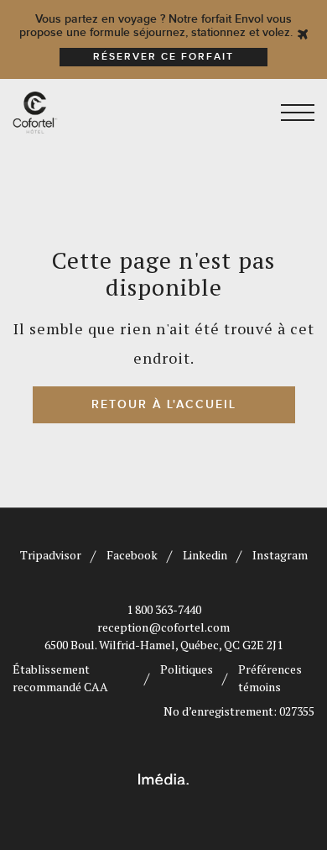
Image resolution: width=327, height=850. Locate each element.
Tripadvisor (50, 555)
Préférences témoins (270, 678)
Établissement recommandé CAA (60, 678)
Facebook (132, 555)
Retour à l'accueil (163, 404)
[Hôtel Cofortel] (82, 113)
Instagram (280, 555)
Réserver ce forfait (163, 56)
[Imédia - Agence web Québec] (163, 777)
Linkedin (205, 555)
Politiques (186, 669)
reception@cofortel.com (163, 627)
